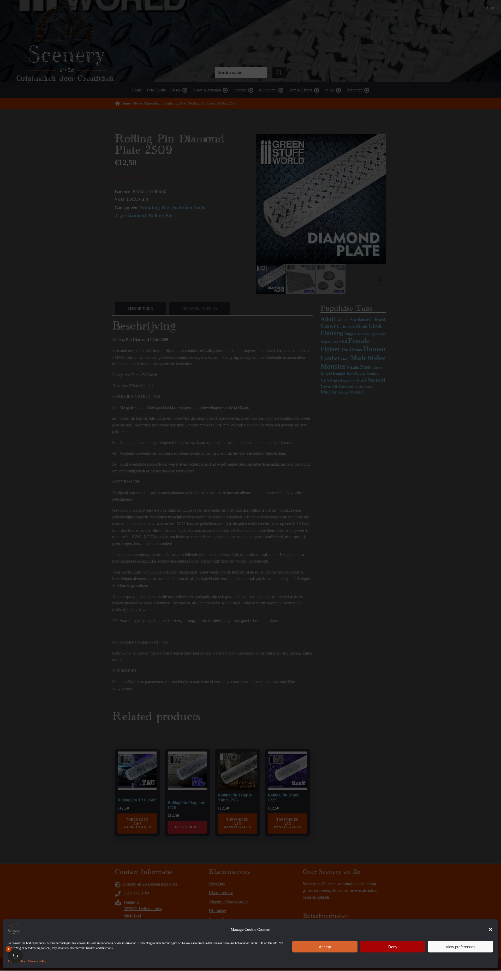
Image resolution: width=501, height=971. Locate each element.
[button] (490, 929)
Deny (392, 946)
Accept (325, 946)
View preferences (460, 946)
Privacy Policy (37, 961)
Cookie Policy (17, 961)
